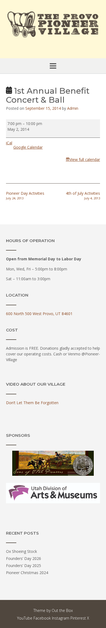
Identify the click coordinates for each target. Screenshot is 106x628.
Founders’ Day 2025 (23, 565)
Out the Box (62, 610)
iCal (9, 142)
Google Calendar (28, 147)
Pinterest (78, 618)
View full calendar (85, 159)
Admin (72, 108)
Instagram (60, 618)
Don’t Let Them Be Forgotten (32, 402)
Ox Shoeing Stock (21, 551)
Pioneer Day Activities (25, 195)
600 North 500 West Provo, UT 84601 (39, 313)
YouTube (24, 618)
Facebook (42, 618)
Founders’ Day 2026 (23, 558)
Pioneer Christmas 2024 (27, 572)
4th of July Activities (83, 195)
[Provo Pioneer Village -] (53, 23)
